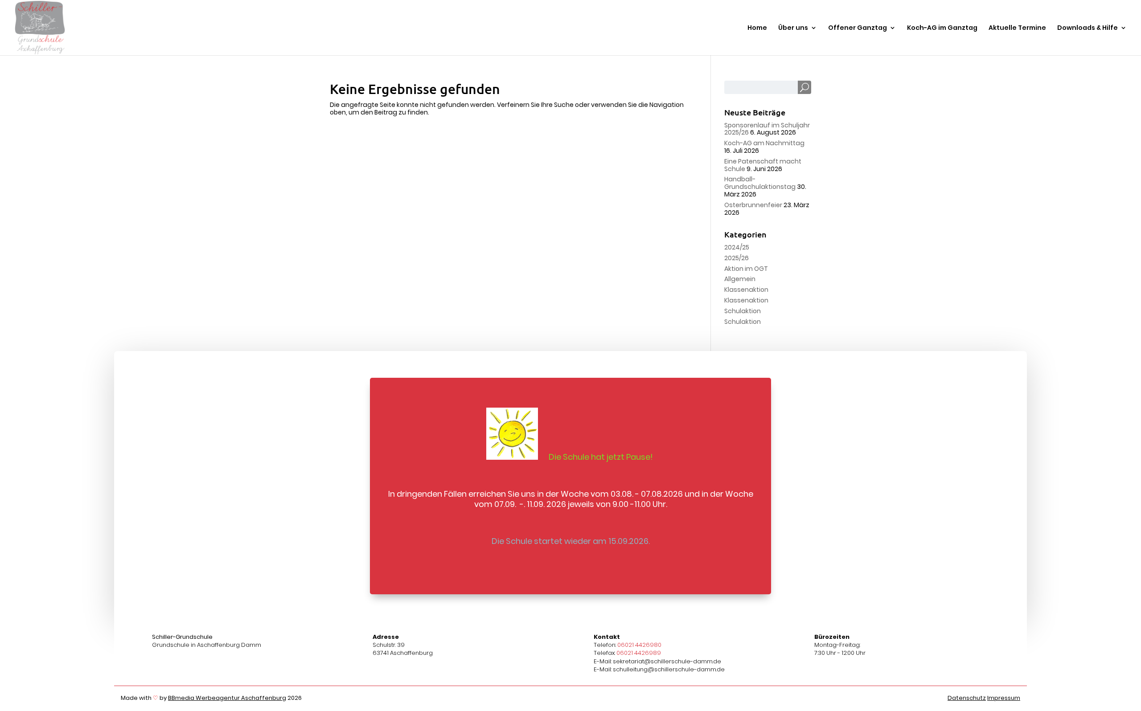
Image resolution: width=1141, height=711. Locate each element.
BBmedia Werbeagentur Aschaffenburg (227, 698)
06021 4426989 (638, 653)
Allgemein (739, 278)
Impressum (1003, 698)
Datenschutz (967, 698)
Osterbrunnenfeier (753, 204)
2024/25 (736, 247)
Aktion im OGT (746, 268)
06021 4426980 (639, 645)
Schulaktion (742, 310)
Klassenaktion (746, 289)
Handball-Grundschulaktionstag (760, 183)
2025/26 (736, 257)
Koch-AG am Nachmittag (764, 143)
